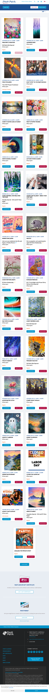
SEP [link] (43, 11)
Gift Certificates (7, 653)
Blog (4, 660)
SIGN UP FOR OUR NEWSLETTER (35, 659)
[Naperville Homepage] (9, 2)
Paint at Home (6, 662)
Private (42, 7)
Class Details (6, 52)
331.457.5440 (32, 641)
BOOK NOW (43, 50)
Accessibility (20, 672)
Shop (4, 658)
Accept (36, 690)
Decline (12, 690)
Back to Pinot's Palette (27, 1)
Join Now (24, 617)
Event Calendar (7, 649)
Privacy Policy (14, 672)
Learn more (11, 687)
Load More (24, 564)
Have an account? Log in (24, 620)
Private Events (7, 651)
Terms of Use (8, 672)
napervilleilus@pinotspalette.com (36, 639)
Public (34, 7)
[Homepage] (13, 633)
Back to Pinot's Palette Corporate (11, 626)
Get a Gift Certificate (24, 591)
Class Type (6, 7)
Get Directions (32, 636)
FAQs (4, 655)
